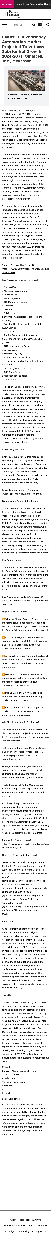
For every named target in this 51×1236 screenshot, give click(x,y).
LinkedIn (6, 1093)
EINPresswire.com (35, 114)
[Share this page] (47, 24)
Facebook (7, 1085)
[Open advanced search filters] (40, 24)
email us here (9, 1078)
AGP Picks (7, 4)
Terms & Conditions (37, 1225)
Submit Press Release (15, 1225)
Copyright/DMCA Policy (17, 1231)
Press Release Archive (30, 1219)
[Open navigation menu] (4, 24)
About (13, 1219)
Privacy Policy (39, 1231)
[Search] (33, 24)
